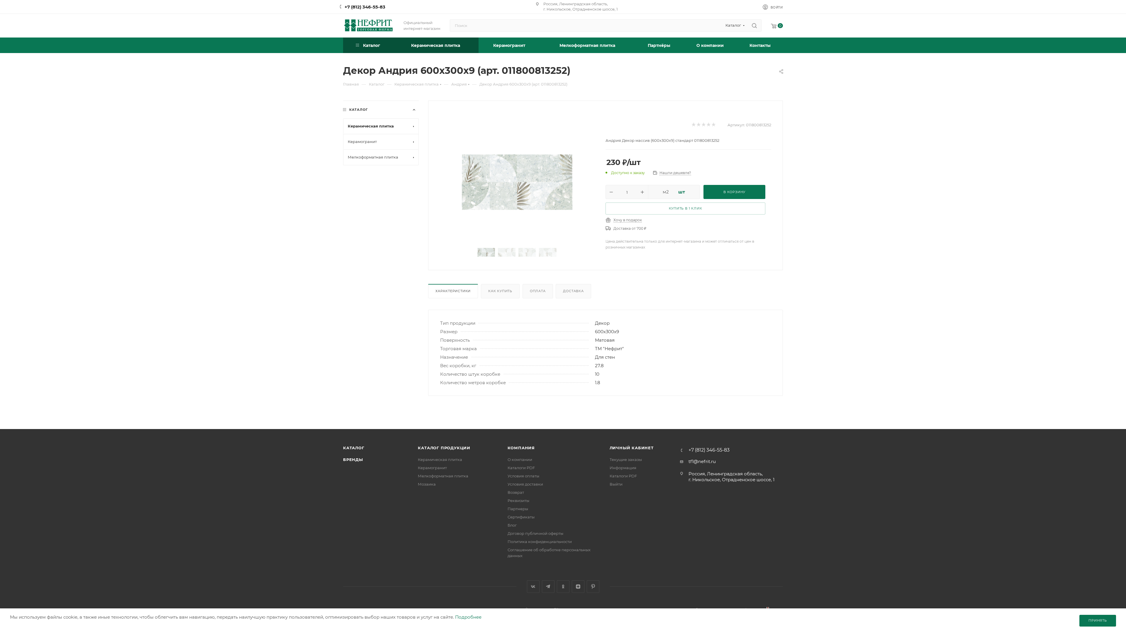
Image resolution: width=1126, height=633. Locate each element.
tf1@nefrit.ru (702, 461)
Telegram (548, 586)
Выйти (616, 484)
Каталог (353, 447)
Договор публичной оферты (535, 533)
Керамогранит (432, 467)
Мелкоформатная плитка (443, 476)
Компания (521, 447)
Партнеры (518, 508)
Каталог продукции (444, 447)
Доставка (573, 291)
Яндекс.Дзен (578, 586)
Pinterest (593, 586)
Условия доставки (525, 484)
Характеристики (453, 291)
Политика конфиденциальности (540, 541)
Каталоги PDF (521, 467)
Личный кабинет (632, 447)
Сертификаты (521, 517)
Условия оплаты (523, 476)
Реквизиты (518, 500)
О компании (520, 459)
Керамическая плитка (440, 459)
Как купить (500, 291)
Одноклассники (563, 586)
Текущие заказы (626, 459)
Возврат (516, 492)
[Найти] (754, 25)
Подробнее (468, 617)
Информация (623, 467)
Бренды (353, 459)
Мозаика (427, 484)
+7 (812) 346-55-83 (365, 7)
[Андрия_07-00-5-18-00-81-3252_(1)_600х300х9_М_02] (517, 182)
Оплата (538, 291)
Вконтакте (533, 586)
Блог (512, 525)
